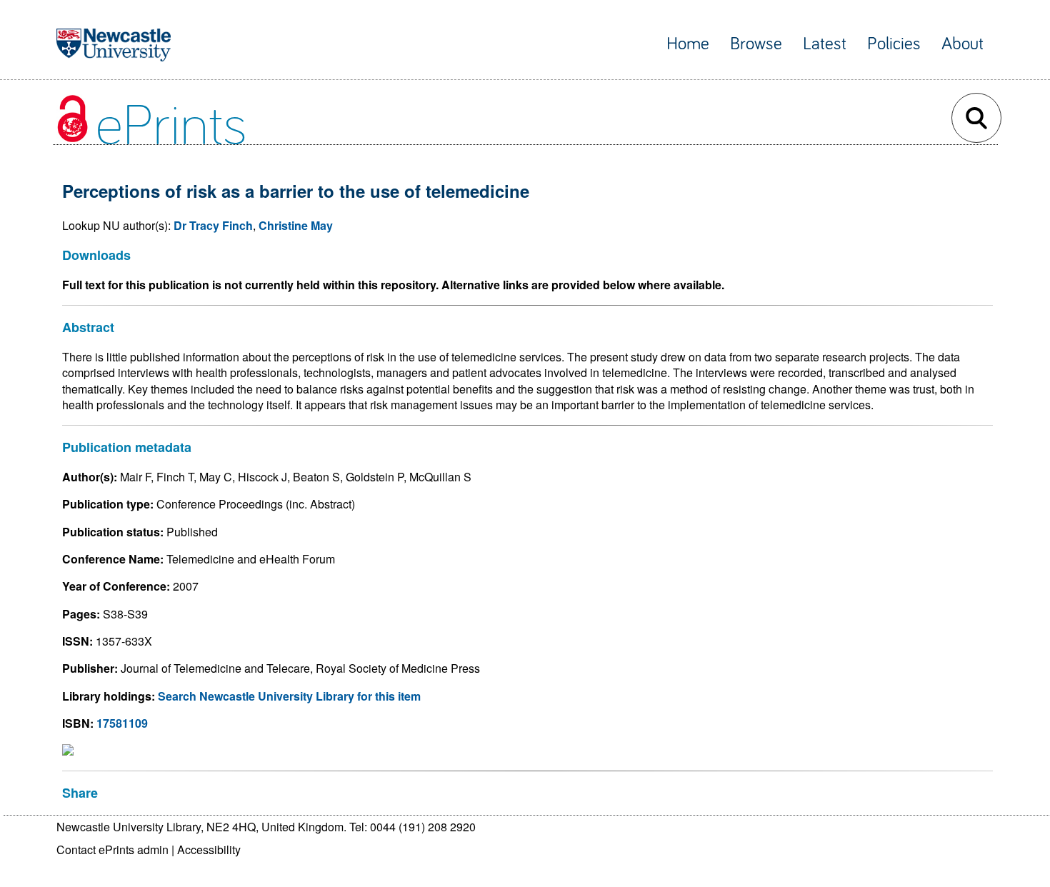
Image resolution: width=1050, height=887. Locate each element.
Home (687, 44)
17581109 (122, 723)
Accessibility (209, 849)
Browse (756, 44)
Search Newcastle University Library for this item (289, 696)
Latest (824, 44)
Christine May (296, 225)
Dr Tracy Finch (213, 225)
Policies (894, 44)
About (962, 44)
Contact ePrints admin (112, 849)
